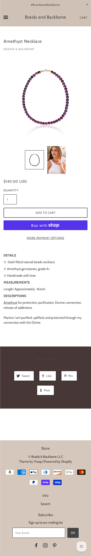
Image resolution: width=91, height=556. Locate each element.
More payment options (45, 238)
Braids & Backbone (19, 49)
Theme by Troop (30, 462)
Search (45, 504)
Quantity (10, 190)
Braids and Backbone (45, 17)
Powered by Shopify (58, 462)
